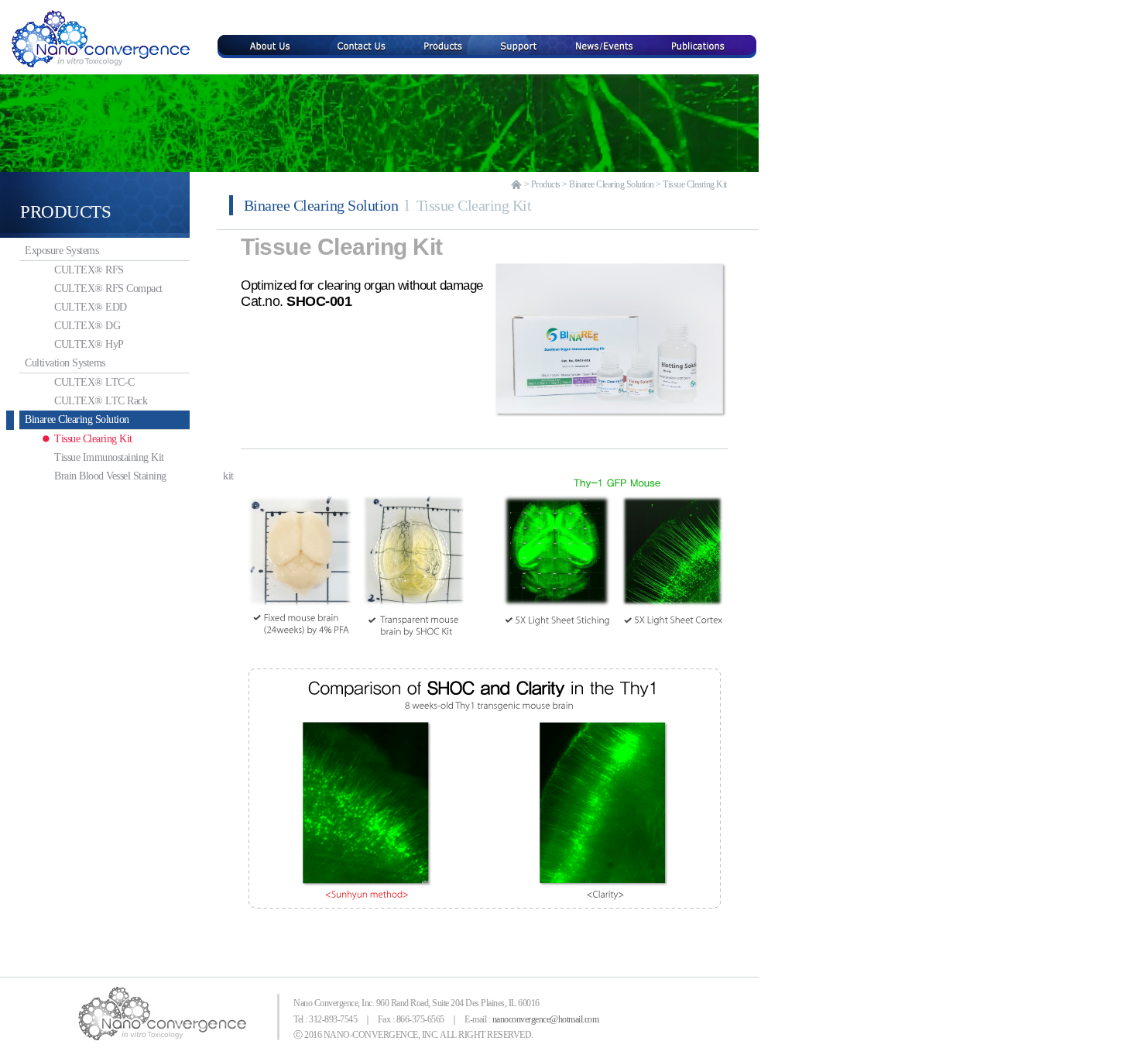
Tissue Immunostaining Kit (109, 457)
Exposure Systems (58, 250)
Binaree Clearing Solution (74, 419)
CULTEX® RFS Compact (108, 288)
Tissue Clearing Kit (93, 439)
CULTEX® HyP (89, 344)
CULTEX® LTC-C (94, 382)
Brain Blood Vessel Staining (122, 476)
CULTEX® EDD (90, 307)
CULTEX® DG (87, 326)
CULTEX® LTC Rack (100, 401)
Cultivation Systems (62, 363)
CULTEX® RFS (89, 270)
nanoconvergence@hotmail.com (545, 1019)
